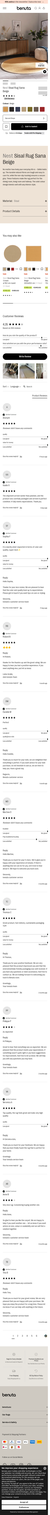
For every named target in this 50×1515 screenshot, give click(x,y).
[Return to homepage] (24, 8)
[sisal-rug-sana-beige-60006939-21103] (46, 269)
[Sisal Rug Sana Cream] (12, 253)
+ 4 (16, 269)
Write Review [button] (25, 356)
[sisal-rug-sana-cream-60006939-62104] (4, 269)
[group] (25, 324)
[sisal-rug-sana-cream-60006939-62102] (29, 269)
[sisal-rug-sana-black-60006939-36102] (33, 269)
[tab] (39, 396)
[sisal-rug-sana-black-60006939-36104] (8, 269)
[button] (10, 371)
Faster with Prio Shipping (32, 133)
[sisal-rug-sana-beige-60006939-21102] (25, 269)
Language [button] (14, 386)
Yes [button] (21, 456)
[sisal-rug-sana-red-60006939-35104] (12, 269)
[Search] (35, 8)
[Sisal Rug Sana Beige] (5, 109)
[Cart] (43, 8)
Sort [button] (5, 386)
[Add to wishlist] (6, 126)
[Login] (39, 8)
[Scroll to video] (44, 71)
